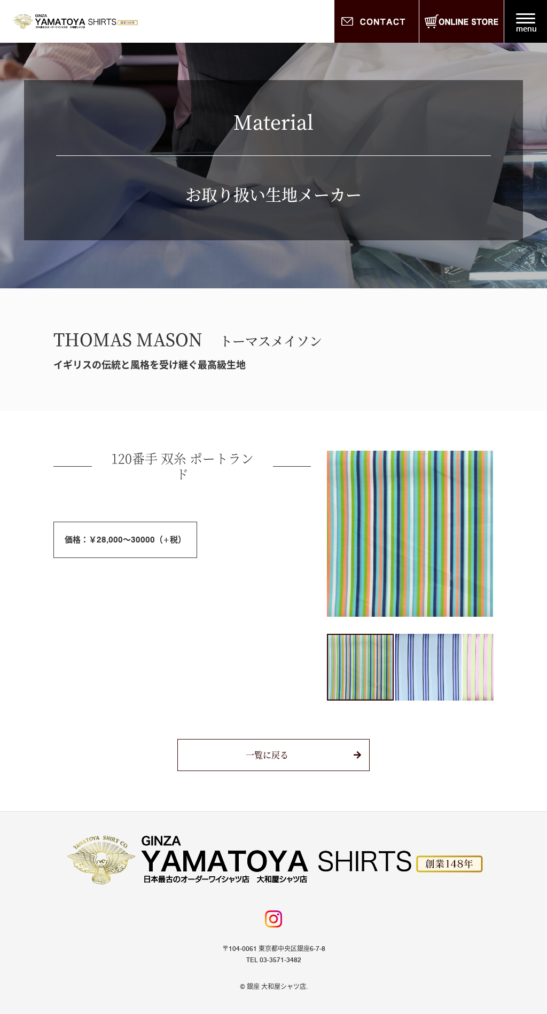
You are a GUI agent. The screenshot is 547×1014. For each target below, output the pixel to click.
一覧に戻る (267, 755)
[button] (336, 534)
